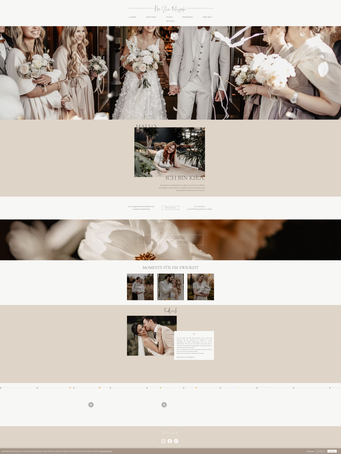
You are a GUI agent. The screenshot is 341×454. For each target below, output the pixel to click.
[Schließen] (339, 451)
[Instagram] (163, 441)
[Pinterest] (176, 441)
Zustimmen (332, 451)
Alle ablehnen (321, 451)
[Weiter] (336, 344)
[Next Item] (337, 404)
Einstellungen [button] (310, 451)
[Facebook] (170, 441)
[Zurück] (5, 344)
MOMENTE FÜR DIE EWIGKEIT (170, 267)
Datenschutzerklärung (106, 451)
